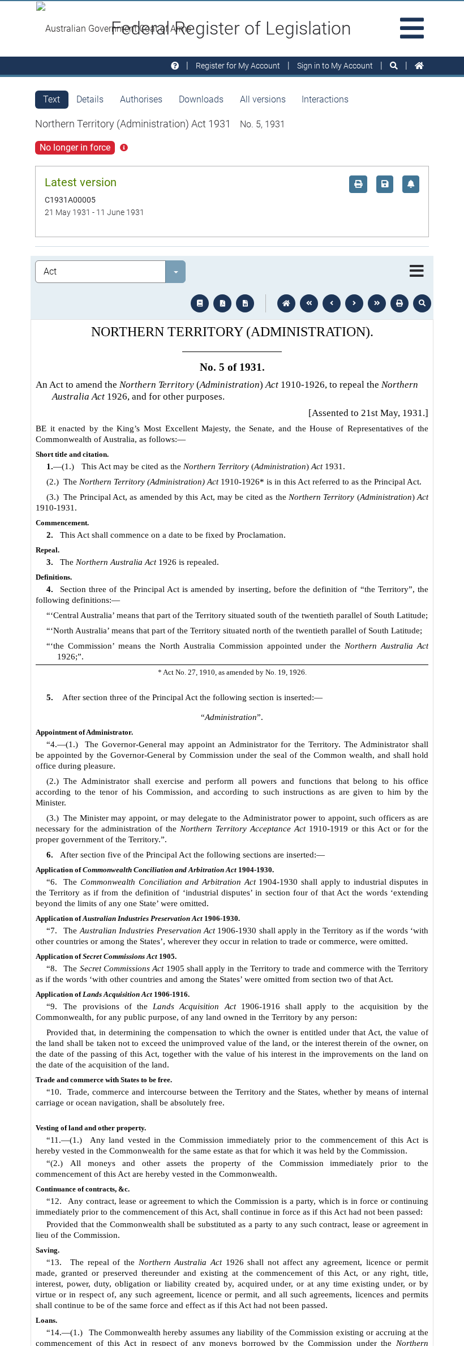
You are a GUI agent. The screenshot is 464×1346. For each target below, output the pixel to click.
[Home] (419, 66)
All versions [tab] (263, 99)
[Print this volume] (399, 303)
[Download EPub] (200, 303)
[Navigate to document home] (286, 303)
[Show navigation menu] (417, 271)
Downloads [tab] (201, 99)
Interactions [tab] (325, 99)
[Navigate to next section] (354, 303)
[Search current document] (422, 303)
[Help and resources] (175, 66)
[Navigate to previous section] (332, 303)
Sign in (335, 65)
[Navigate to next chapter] (377, 303)
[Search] (394, 66)
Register (238, 65)
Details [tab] (90, 99)
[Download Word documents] (245, 303)
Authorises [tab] (141, 99)
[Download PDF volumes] (222, 303)
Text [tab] (51, 99)
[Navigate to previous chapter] (309, 303)
